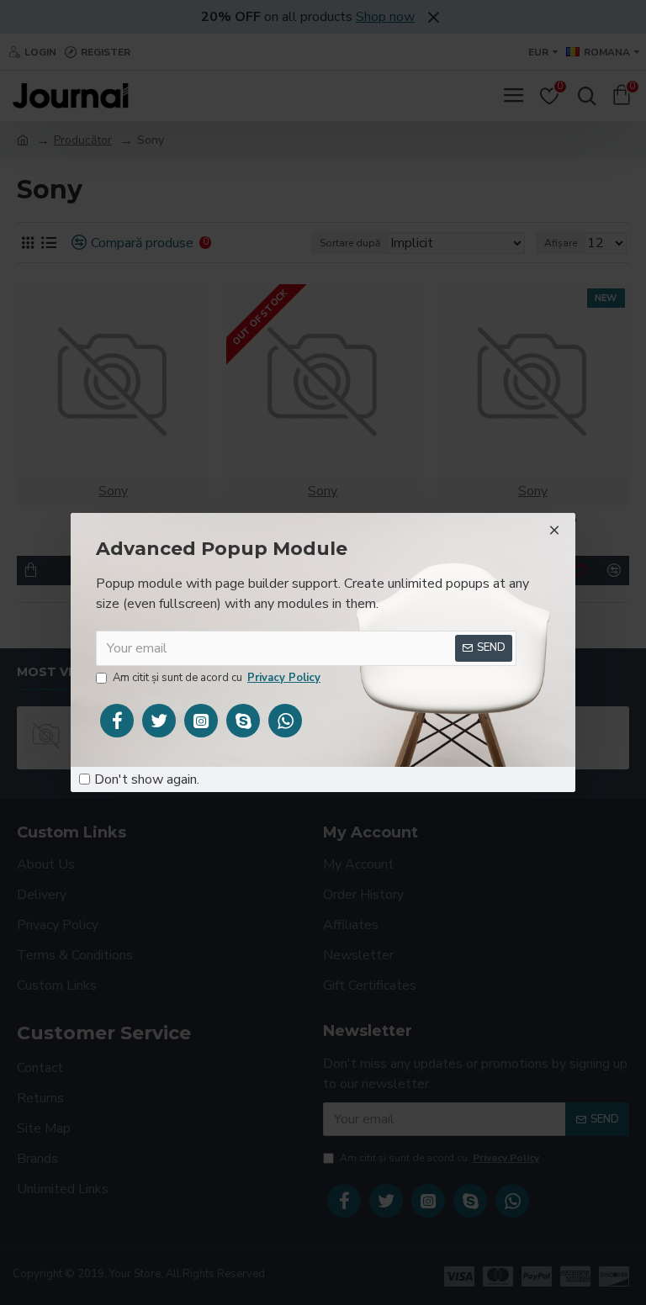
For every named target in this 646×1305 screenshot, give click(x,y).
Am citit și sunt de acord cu (216, 677)
